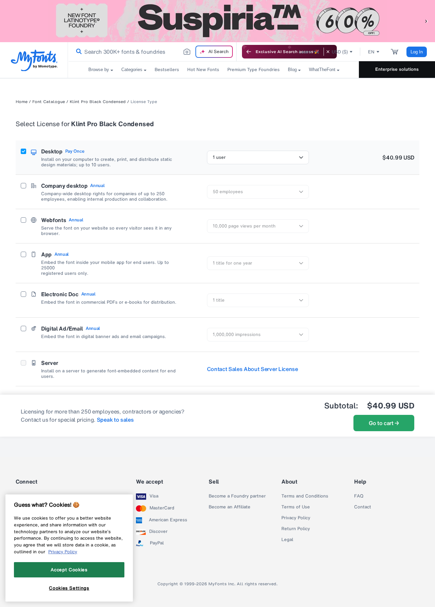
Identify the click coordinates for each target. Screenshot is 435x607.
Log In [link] (417, 51)
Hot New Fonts (203, 69)
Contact (362, 507)
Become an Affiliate (229, 507)
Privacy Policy (295, 518)
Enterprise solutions (397, 69)
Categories (131, 69)
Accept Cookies (69, 569)
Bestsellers (167, 69)
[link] (77, 51)
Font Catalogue (48, 101)
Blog (292, 69)
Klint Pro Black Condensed (98, 101)
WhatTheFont (322, 69)
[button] (426, 21)
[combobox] (152, 51)
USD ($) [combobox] (340, 52)
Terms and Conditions (304, 496)
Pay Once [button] (74, 151)
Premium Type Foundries (253, 69)
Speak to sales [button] (115, 420)
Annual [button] (97, 185)
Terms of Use (295, 507)
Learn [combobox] (305, 52)
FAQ (358, 496)
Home (22, 101)
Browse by (98, 69)
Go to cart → (384, 423)
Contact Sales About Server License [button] (252, 369)
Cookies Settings (69, 587)
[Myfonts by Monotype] (34, 60)
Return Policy (295, 529)
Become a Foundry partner (237, 496)
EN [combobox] (371, 52)
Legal (287, 539)
